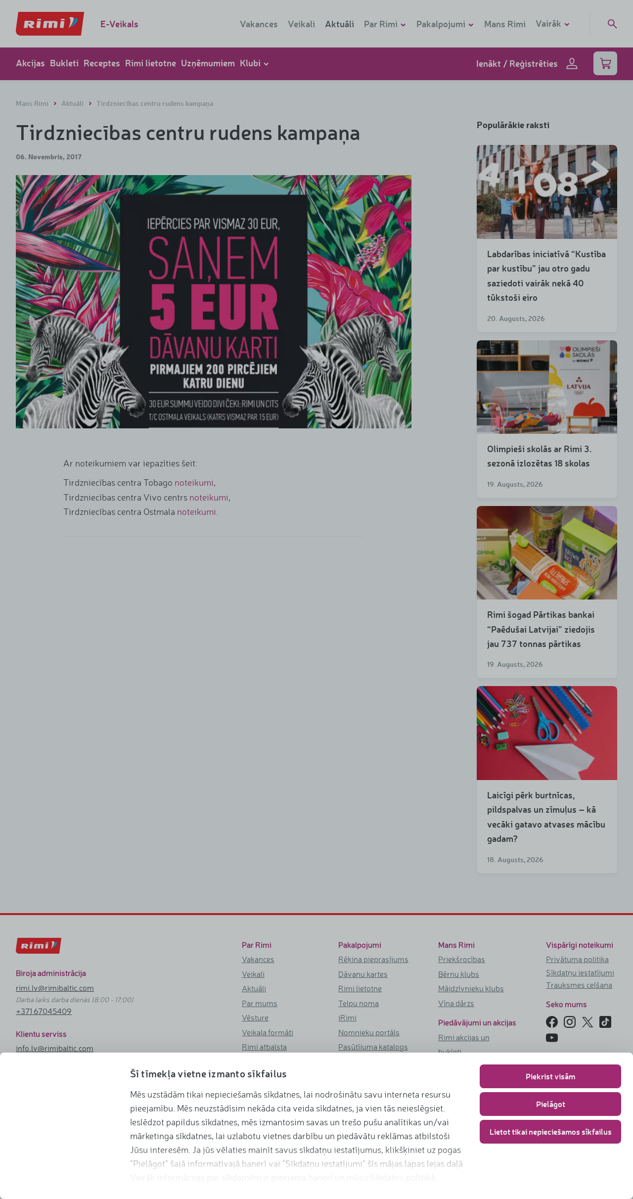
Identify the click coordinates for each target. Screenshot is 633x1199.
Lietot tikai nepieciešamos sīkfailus (551, 1131)
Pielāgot (550, 1104)
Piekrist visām (550, 1076)
